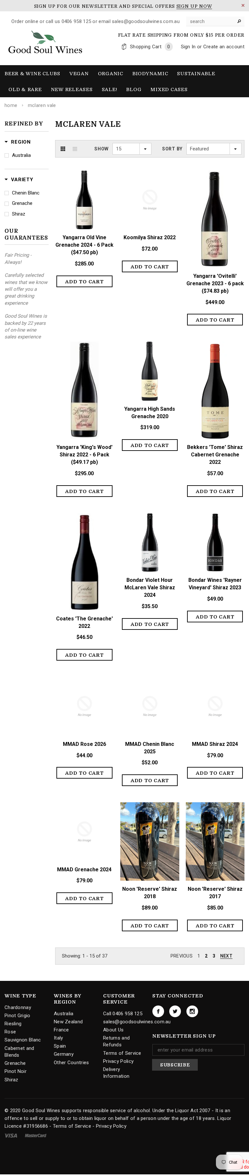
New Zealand (68, 1022)
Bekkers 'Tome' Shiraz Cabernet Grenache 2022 (215, 454)
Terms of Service (122, 1053)
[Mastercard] (35, 1135)
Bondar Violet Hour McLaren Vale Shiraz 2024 (149, 587)
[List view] (75, 149)
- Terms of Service (70, 1126)
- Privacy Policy (109, 1126)
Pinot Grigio (17, 1015)
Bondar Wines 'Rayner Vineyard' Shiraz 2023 (215, 584)
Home (11, 105)
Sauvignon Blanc (23, 1040)
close (243, 5)
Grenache (22, 203)
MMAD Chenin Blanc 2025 (149, 748)
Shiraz (18, 214)
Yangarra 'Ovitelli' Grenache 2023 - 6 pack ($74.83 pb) (215, 283)
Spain (60, 1046)
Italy (58, 1038)
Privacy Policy (118, 1061)
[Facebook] (158, 1011)
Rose (10, 1032)
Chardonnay (18, 1007)
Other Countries (71, 1062)
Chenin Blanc (26, 193)
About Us (113, 1030)
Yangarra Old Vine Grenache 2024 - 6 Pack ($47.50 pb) (84, 244)
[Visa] (11, 1135)
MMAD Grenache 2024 (84, 869)
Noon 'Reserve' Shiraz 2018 (149, 893)
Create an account (223, 47)
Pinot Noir (16, 1071)
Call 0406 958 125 (122, 1014)
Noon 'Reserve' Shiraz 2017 (215, 893)
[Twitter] (175, 1011)
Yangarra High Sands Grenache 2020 (149, 412)
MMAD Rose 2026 (84, 744)
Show (101, 148)
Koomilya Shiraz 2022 (150, 237)
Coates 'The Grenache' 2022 (84, 622)
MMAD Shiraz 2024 (215, 744)
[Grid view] (63, 149)
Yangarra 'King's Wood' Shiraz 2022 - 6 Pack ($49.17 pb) (84, 454)
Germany (64, 1054)
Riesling (13, 1024)
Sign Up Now (194, 6)
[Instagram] (192, 1011)
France (61, 1030)
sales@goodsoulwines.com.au (137, 1022)
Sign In (188, 47)
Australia (21, 155)
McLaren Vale (42, 105)
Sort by (172, 148)
